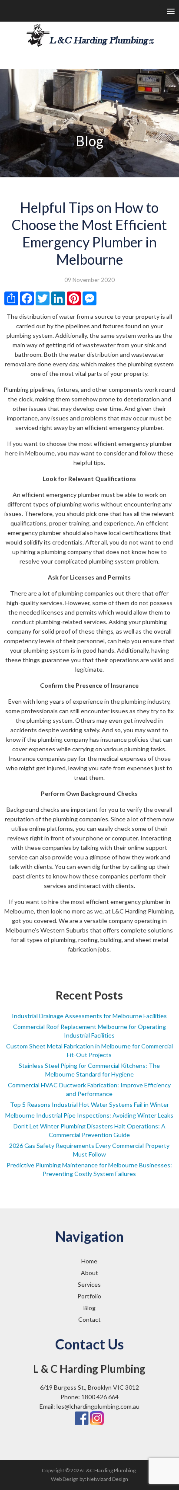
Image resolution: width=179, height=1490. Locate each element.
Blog (89, 1307)
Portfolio (89, 1296)
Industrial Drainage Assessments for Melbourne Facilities (89, 1015)
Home (89, 1261)
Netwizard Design (107, 1479)
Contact (89, 1319)
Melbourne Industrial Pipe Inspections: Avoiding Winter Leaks (89, 1115)
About (89, 1272)
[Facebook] (82, 1417)
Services (89, 1284)
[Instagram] (97, 1417)
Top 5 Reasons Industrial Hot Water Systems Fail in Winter (89, 1104)
